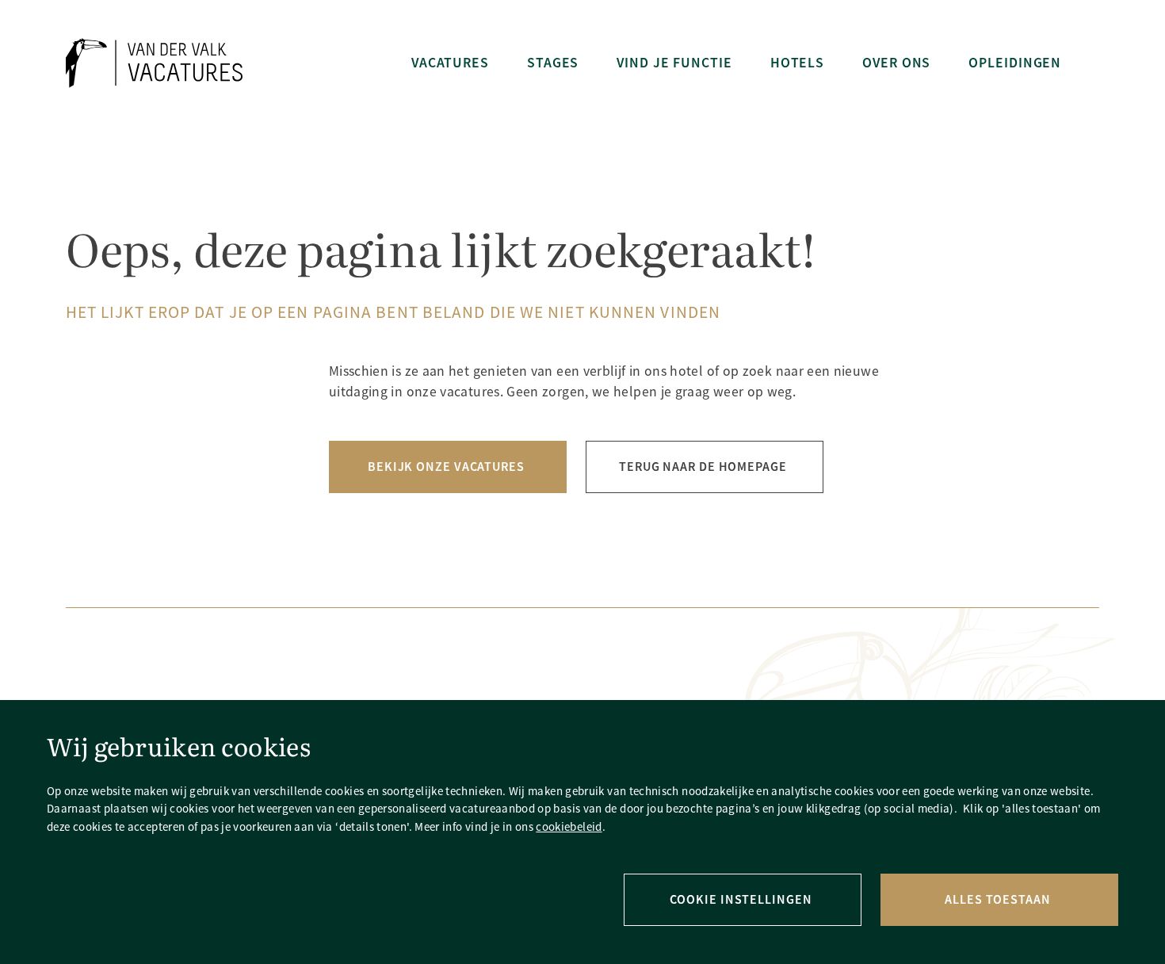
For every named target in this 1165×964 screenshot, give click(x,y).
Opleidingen (1014, 62)
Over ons (896, 62)
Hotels (797, 62)
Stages (553, 62)
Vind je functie (674, 62)
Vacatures (450, 62)
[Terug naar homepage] (154, 63)
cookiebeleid (569, 826)
